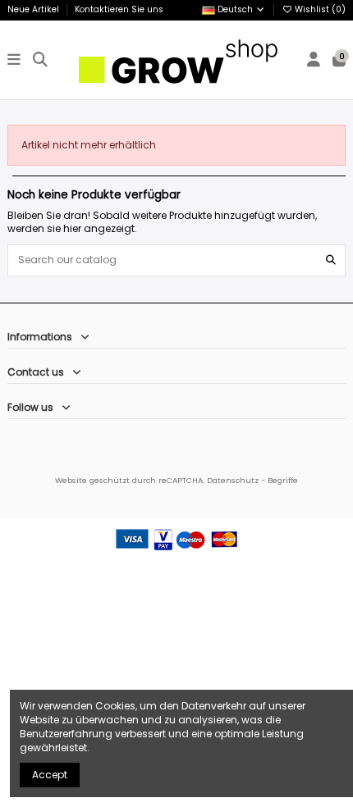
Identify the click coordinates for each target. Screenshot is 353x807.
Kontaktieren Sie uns (119, 9)
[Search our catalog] (331, 260)
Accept (49, 775)
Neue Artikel (34, 9)
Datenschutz (233, 480)
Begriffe (283, 480)
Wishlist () (319, 9)
